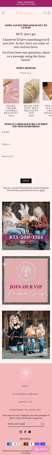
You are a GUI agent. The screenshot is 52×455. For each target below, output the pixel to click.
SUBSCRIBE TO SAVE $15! (25, 410)
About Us (25, 402)
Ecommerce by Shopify (19, 451)
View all (26, 73)
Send (26, 181)
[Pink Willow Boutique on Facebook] (25, 431)
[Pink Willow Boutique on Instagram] (20, 431)
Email (6, 144)
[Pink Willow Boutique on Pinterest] (29, 431)
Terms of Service (31, 190)
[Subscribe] (42, 424)
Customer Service (25, 394)
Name (5, 132)
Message (8, 156)
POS (4, 451)
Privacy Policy (13, 190)
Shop (25, 386)
